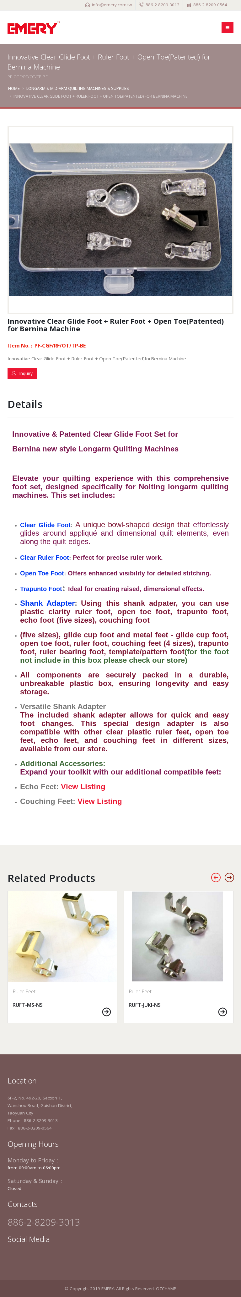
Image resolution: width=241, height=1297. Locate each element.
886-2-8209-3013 (162, 5)
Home (14, 88)
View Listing (83, 786)
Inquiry (26, 373)
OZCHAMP (166, 1288)
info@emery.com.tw (112, 5)
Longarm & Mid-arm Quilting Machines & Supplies (77, 88)
